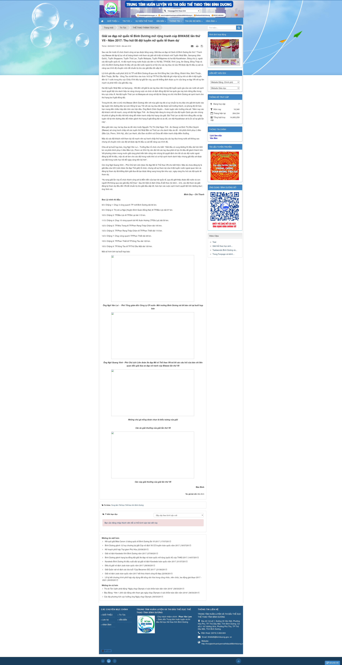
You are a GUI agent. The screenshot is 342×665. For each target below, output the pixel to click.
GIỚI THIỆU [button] (112, 21)
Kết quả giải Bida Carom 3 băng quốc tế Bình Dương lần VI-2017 (132, 541)
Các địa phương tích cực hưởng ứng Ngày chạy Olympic (128, 596)
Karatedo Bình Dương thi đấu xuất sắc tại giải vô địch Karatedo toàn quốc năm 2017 (140, 561)
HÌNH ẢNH (106, 624)
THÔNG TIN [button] (174, 21)
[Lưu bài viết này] (202, 46)
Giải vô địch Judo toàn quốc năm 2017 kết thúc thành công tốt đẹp (133, 573)
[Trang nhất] (102, 21)
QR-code (107, 650)
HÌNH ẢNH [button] (210, 21)
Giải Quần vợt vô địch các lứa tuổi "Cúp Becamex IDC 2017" (130, 569)
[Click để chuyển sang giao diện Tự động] (103, 661)
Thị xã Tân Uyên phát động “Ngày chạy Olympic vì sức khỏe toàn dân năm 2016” (138, 588)
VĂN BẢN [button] (160, 21)
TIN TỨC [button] (127, 21)
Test (214, 242)
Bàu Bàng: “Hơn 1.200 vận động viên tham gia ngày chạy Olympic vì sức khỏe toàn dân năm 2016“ (146, 592)
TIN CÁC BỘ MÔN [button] (193, 21)
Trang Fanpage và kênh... (223, 254)
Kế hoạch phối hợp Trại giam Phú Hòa (121, 549)
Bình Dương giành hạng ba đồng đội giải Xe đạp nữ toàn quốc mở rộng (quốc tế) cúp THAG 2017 (146, 557)
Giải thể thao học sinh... (223, 246)
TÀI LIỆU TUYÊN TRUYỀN (220, 146)
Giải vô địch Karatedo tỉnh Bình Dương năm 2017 (126, 553)
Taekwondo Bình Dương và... (225, 250)
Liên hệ (105, 619)
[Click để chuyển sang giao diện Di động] (115, 661)
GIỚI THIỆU (107, 614)
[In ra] (197, 46)
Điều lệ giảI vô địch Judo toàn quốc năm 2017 (124, 565)
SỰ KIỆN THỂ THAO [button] (144, 21)
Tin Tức (122, 614)
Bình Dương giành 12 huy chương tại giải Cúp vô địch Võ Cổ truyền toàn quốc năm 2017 (142, 545)
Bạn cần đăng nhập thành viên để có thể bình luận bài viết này (131, 522)
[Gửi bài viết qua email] (192, 46)
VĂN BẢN (123, 619)
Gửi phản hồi (334, 663)
